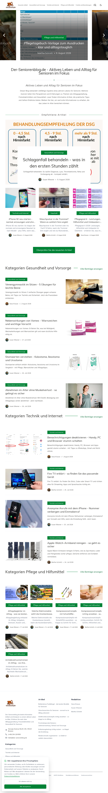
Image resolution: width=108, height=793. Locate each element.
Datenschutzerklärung (12, 776)
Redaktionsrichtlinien (72, 775)
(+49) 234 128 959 (14, 734)
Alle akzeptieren (25, 787)
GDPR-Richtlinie (58, 775)
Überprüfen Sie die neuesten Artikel (54, 250)
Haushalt (54, 213)
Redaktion (76, 699)
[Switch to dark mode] (101, 5)
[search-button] (95, 5)
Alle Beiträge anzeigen (91, 268)
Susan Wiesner (76, 708)
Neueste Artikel (23, 5)
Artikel (41, 699)
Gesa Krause (75, 704)
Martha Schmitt (76, 712)
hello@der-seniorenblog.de (17, 738)
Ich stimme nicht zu (25, 781)
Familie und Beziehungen (83, 5)
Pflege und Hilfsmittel (67, 5)
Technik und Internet (53, 5)
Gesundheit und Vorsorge (37, 5)
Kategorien (10, 744)
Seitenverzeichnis (86, 775)
